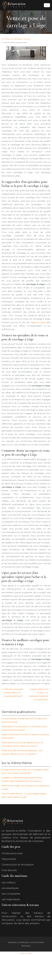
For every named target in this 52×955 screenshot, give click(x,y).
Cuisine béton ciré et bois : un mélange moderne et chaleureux (38, 694)
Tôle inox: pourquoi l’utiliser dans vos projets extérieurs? (13, 692)
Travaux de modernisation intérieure (17, 39)
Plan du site (26, 953)
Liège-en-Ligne (38, 322)
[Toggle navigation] (47, 5)
